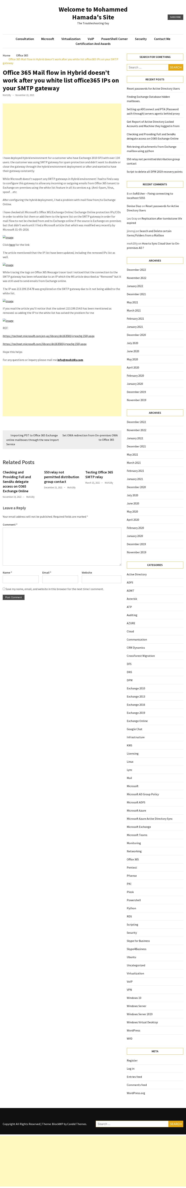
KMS (129, 745)
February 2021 (135, 318)
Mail (129, 778)
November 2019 (136, 400)
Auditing (132, 615)
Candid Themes (76, 1124)
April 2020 (133, 367)
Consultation (25, 39)
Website (87, 572)
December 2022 (136, 269)
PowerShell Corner (114, 39)
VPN (129, 989)
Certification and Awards (93, 44)
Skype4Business (136, 949)
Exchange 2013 (136, 696)
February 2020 (135, 375)
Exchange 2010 (136, 688)
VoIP (91, 39)
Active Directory (137, 574)
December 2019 (136, 392)
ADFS (130, 582)
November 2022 (136, 278)
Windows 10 (134, 998)
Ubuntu (131, 957)
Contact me (162, 39)
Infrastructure (136, 737)
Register (132, 1060)
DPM (130, 680)
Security (141, 39)
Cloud (130, 631)
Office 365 (133, 859)
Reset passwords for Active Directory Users (153, 88)
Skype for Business (138, 941)
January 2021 (135, 326)
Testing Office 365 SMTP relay (99, 474)
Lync (129, 770)
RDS (129, 916)
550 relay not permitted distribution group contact (61, 477)
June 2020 (133, 351)
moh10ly (7, 95)
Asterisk (132, 599)
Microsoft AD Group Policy (143, 794)
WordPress (133, 1030)
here (12, 245)
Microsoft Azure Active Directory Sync (150, 818)
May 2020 (132, 359)
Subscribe (175, 17)
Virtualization (70, 39)
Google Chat (134, 729)
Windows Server (136, 1006)
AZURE (131, 623)
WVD (129, 1038)
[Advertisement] (62, 129)
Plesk (130, 892)
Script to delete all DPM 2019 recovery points (155, 171)
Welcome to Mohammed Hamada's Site (93, 13)
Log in (130, 1068)
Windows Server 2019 (140, 1014)
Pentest (132, 867)
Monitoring (134, 843)
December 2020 (136, 335)
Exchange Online (137, 721)
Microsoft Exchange (139, 827)
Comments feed (137, 1085)
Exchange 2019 (136, 713)
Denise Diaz (134, 206)
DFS (129, 664)
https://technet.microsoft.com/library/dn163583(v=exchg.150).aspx (44, 344)
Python (131, 908)
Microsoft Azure (136, 810)
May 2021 (132, 302)
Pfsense (132, 875)
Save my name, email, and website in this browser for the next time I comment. (55, 589)
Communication (137, 639)
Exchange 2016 (136, 704)
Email (46, 572)
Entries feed (134, 1077)
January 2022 (135, 286)
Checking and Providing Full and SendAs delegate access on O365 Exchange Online (17, 481)
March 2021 (134, 310)
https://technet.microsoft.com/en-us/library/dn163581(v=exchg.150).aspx (48, 336)
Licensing (133, 753)
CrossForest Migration (141, 656)
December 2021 (136, 294)
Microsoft (47, 39)
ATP (129, 607)
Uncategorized (136, 965)
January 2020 (135, 384)
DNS (129, 672)
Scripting (132, 924)
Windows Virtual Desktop (142, 1022)
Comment (10, 524)
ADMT (130, 590)
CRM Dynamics (136, 647)
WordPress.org (136, 1093)
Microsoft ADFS (136, 802)
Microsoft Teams (137, 835)
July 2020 (132, 343)
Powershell (134, 900)
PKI (129, 884)
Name (7, 572)
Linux (130, 761)
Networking (134, 851)
